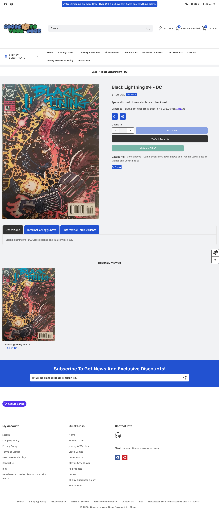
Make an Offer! (147, 149)
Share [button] (118, 167)
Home (72, 434)
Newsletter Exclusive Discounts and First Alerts (24, 476)
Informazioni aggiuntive (41, 230)
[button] (208, 28)
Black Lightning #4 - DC (18, 344)
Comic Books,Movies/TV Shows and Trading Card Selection (175, 156)
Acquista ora (160, 138)
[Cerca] (148, 28)
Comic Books (134, 156)
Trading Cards (76, 440)
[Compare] (123, 116)
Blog (4, 468)
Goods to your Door (102, 507)
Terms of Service (11, 451)
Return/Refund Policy (14, 457)
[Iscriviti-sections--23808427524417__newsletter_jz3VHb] (184, 377)
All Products (75, 468)
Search (6, 434)
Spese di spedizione (125, 102)
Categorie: (118, 156)
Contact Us (8, 462)
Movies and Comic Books (125, 160)
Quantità (117, 124)
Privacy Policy (9, 446)
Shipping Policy (10, 440)
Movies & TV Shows (79, 462)
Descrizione (13, 230)
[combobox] (100, 28)
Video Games (76, 451)
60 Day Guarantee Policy (82, 479)
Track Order (75, 485)
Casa (94, 71)
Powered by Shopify (127, 507)
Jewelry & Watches (79, 446)
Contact (73, 474)
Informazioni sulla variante (79, 230)
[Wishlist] (115, 116)
